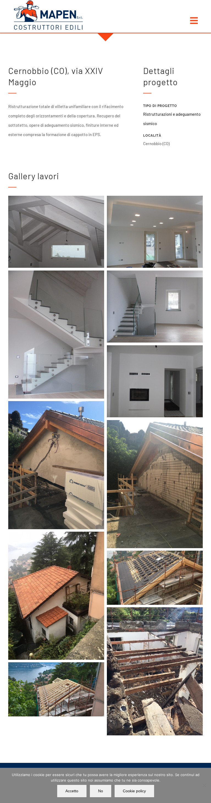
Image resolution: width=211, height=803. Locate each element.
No (100, 791)
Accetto (71, 791)
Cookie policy (134, 791)
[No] (204, 785)
